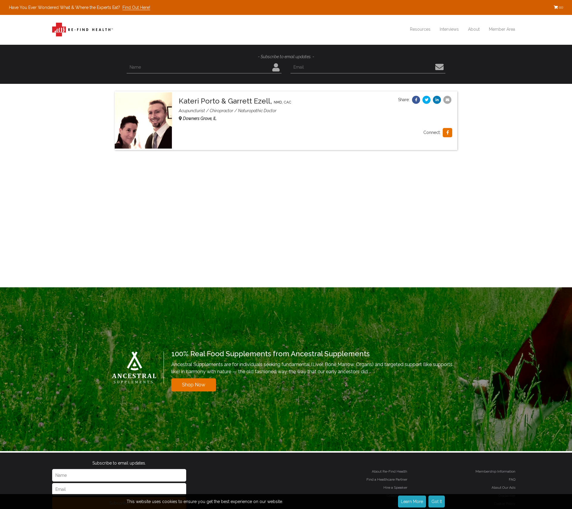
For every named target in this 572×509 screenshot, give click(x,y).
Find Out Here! (136, 7)
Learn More (412, 501)
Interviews (449, 29)
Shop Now (193, 385)
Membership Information (495, 471)
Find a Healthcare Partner (386, 479)
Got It (436, 501)
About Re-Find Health (389, 471)
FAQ (512, 479)
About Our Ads (503, 487)
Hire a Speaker (395, 487)
